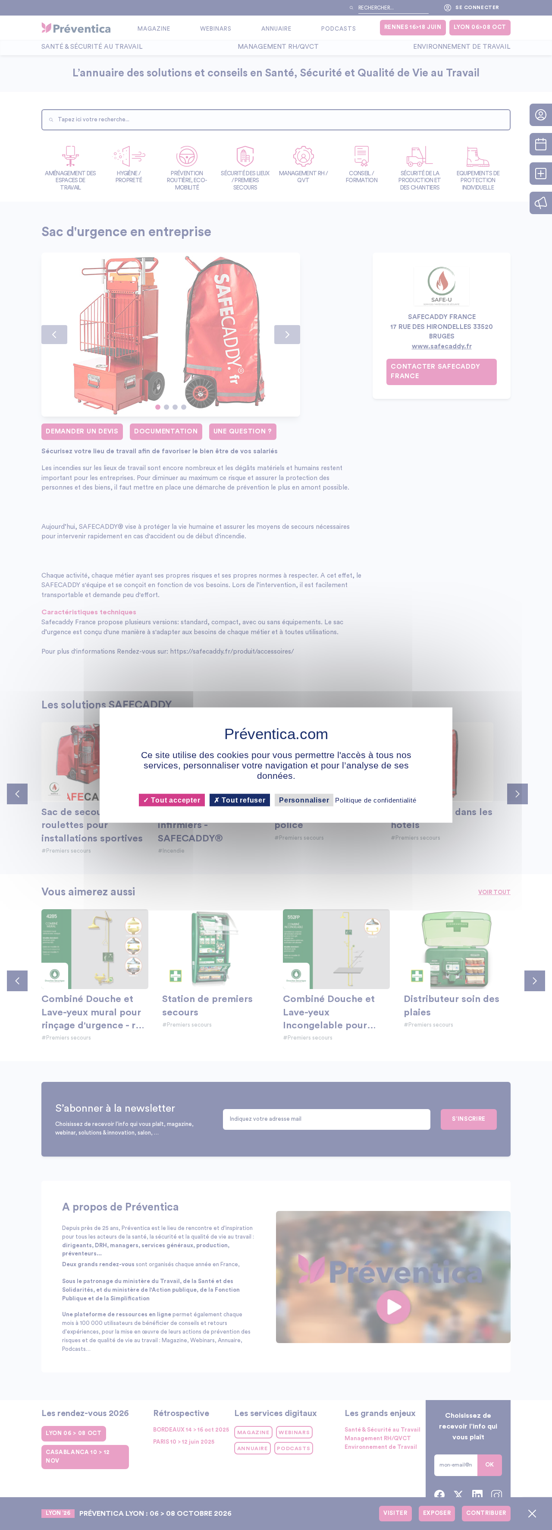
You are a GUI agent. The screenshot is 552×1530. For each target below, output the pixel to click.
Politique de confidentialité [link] (375, 799)
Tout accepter (174, 799)
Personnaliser (304, 799)
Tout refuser (243, 799)
